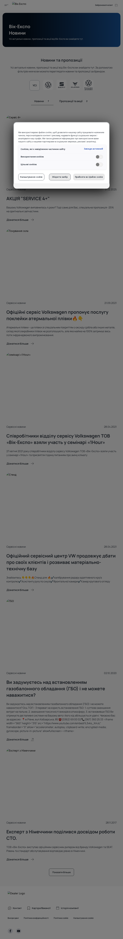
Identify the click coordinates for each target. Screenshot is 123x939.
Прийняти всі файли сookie (89, 177)
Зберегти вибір (60, 177)
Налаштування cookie (31, 177)
